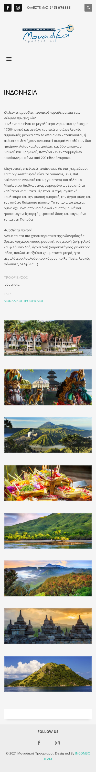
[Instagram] (18, 8)
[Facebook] (8, 8)
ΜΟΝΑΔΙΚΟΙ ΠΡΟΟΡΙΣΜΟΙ (23, 300)
